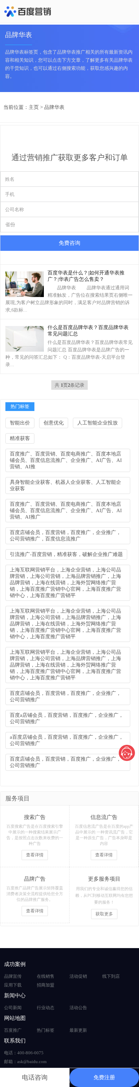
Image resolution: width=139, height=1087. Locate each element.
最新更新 (78, 1030)
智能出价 (20, 422)
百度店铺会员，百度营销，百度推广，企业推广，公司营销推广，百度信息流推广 (65, 535)
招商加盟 (45, 985)
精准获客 (20, 438)
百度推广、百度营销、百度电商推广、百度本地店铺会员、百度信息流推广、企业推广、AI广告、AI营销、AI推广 (66, 510)
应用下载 (13, 985)
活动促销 (78, 976)
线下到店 (111, 976)
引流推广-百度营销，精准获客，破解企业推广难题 (66, 554)
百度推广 (13, 1030)
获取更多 (104, 913)
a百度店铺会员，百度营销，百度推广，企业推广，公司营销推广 (66, 740)
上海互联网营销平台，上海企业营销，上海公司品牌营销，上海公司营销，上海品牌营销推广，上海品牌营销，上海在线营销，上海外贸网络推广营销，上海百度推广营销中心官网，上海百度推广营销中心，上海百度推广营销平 (65, 582)
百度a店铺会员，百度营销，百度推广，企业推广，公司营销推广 (66, 718)
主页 (34, 107)
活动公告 (78, 1007)
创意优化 (54, 422)
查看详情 (35, 854)
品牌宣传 (13, 976)
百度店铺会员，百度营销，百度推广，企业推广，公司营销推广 (65, 696)
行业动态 (45, 1007)
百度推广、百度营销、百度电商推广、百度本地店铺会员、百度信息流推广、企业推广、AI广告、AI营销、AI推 (66, 460)
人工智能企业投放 (97, 422)
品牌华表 (54, 107)
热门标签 (45, 1030)
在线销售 (45, 976)
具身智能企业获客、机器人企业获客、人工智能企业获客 (65, 485)
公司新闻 (13, 1007)
